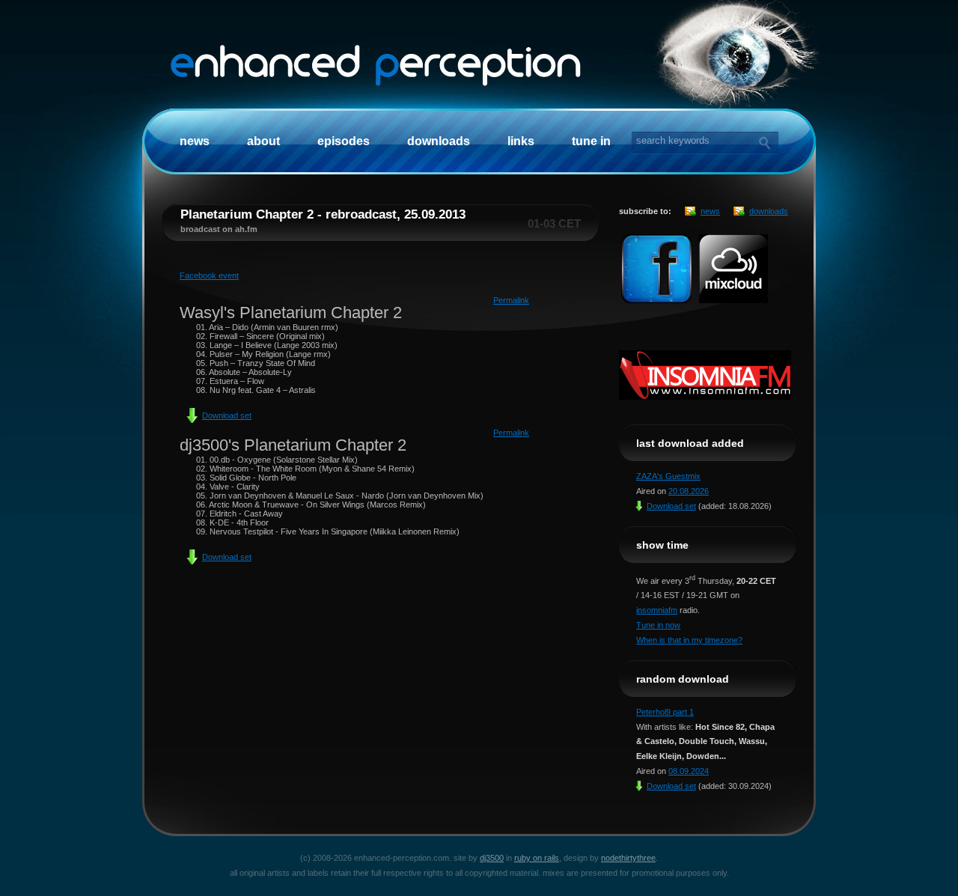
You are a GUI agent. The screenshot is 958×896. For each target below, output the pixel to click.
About (263, 141)
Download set (226, 415)
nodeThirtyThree (628, 857)
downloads (768, 211)
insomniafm (656, 610)
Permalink (511, 300)
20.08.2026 (688, 491)
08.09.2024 (688, 771)
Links (520, 141)
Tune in (591, 141)
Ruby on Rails (536, 857)
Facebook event (209, 275)
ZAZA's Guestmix (668, 476)
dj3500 (492, 857)
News (195, 141)
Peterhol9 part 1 (665, 711)
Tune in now (658, 625)
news (710, 211)
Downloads (438, 141)
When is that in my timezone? (689, 640)
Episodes (343, 141)
